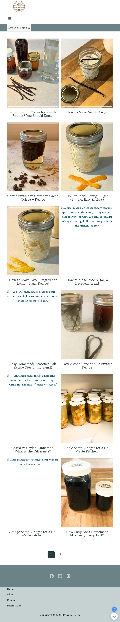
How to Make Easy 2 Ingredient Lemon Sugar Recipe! (33, 281)
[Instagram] (60, 576)
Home (10, 589)
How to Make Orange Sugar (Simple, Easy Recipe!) (87, 197)
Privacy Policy (71, 615)
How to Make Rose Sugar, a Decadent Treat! (87, 281)
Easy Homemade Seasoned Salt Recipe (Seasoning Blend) (33, 365)
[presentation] (33, 73)
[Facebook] (52, 576)
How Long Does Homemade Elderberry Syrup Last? (87, 533)
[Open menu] (9, 18)
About (11, 595)
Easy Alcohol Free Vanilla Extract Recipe (87, 365)
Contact (11, 601)
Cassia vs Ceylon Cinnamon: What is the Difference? (33, 449)
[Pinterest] (68, 576)
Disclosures (14, 606)
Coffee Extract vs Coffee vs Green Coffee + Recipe (33, 197)
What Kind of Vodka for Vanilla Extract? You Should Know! (33, 113)
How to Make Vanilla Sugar (87, 112)
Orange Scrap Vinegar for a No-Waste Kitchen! (33, 533)
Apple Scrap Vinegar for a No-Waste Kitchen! (87, 449)
